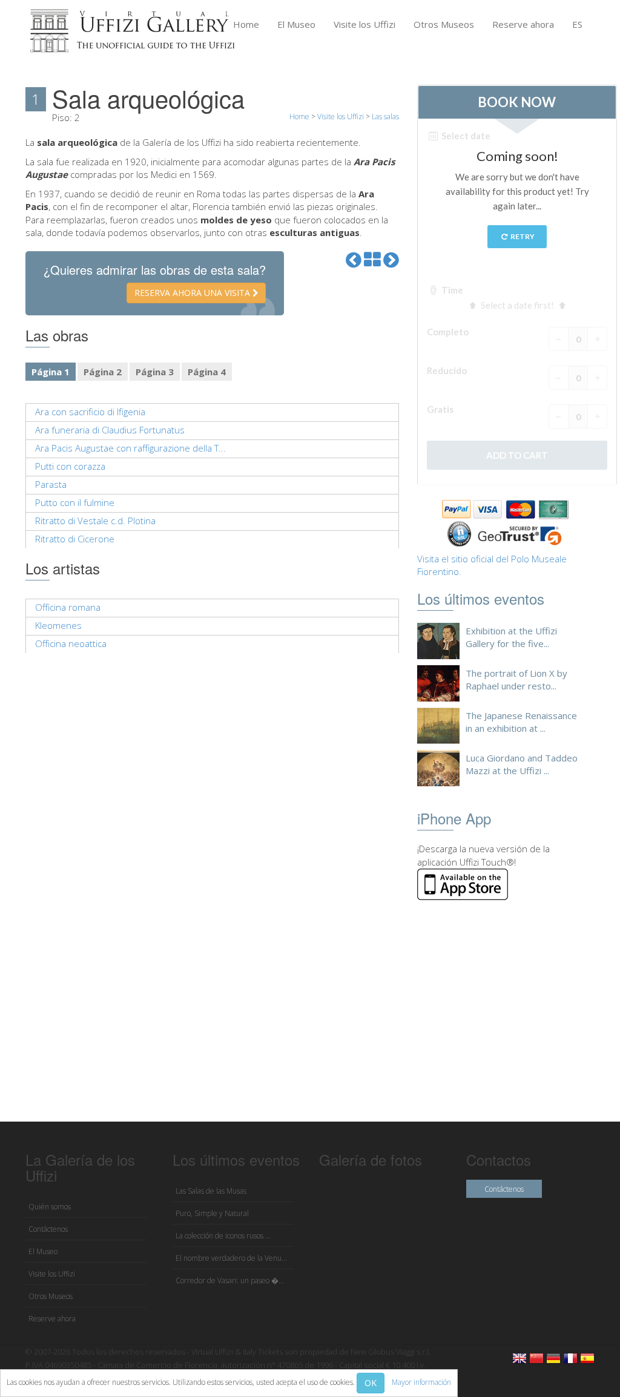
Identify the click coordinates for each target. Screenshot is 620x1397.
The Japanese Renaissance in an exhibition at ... (521, 721)
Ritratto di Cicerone (74, 539)
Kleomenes (58, 625)
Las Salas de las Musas (211, 1191)
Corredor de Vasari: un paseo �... (230, 1280)
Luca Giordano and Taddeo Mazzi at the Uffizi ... (522, 764)
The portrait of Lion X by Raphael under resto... (516, 679)
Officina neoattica (71, 643)
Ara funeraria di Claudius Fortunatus (110, 430)
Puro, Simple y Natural (212, 1213)
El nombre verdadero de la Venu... (231, 1258)
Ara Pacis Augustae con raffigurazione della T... (130, 448)
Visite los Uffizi (364, 24)
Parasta (51, 484)
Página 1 (50, 372)
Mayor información (421, 1382)
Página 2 (103, 372)
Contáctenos (48, 1229)
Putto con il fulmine (74, 502)
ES (577, 24)
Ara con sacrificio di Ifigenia (90, 412)
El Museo (296, 24)
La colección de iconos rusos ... (223, 1236)
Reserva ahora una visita (193, 292)
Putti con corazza (70, 466)
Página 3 (155, 372)
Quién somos (49, 1206)
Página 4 (207, 372)
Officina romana (68, 607)
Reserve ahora (523, 24)
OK (370, 1383)
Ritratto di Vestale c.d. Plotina (95, 520)
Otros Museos (444, 24)
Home (246, 24)
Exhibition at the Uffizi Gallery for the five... (511, 637)
